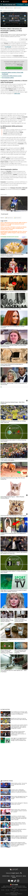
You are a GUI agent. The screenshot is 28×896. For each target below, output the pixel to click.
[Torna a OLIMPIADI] (1, 4)
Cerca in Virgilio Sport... (13, 873)
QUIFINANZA (20, 887)
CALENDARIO (20, 4)
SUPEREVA (14, 888)
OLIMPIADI (5, 10)
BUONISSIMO (24, 887)
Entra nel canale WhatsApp (15, 68)
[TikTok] (15, 881)
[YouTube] (12, 881)
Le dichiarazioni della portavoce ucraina (11, 76)
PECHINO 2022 (11, 10)
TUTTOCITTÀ (9, 887)
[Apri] (1, 1)
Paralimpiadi (4, 214)
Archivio (14, 877)
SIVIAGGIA (15, 887)
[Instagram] (18, 881)
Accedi (24, 1)
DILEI (12, 887)
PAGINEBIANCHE (4, 887)
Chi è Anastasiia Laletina (8, 77)
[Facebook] (9, 881)
